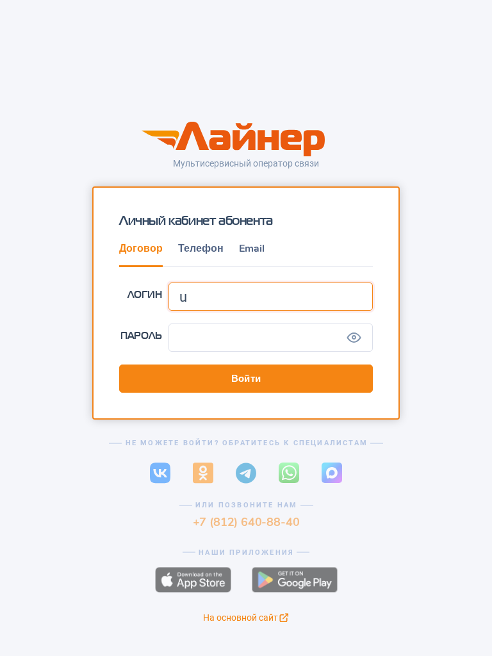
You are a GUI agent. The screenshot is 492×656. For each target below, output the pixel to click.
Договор (141, 249)
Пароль (141, 335)
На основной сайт (240, 617)
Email (252, 249)
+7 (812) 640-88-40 (246, 522)
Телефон (201, 249)
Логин (144, 294)
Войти (246, 378)
